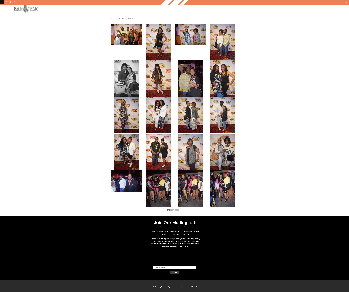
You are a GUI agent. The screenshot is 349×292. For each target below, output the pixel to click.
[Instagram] (10, 2)
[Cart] (346, 2)
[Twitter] (6, 2)
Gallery (223, 9)
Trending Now (177, 9)
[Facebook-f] (2, 2)
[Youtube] (14, 2)
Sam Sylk (113, 18)
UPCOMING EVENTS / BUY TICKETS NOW (193, 9)
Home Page (168, 9)
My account (231, 9)
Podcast (207, 9)
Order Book (215, 9)
